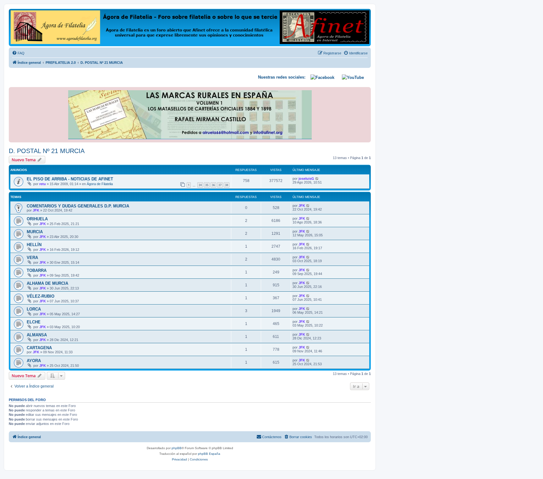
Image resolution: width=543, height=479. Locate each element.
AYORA (34, 360)
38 (226, 185)
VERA (32, 257)
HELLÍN (34, 244)
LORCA (34, 309)
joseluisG (306, 178)
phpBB (177, 448)
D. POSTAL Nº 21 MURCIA (47, 150)
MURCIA (35, 231)
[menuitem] (18, 53)
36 (213, 185)
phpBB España (209, 453)
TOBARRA (37, 270)
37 (220, 185)
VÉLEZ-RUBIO (40, 296)
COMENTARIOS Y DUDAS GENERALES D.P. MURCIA (78, 206)
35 (206, 185)
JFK (36, 210)
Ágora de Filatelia (100, 184)
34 (200, 185)
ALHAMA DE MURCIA (47, 283)
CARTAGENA (39, 347)
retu (42, 184)
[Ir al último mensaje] (317, 178)
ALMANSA (37, 335)
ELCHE (34, 322)
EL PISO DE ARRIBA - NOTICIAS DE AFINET (70, 179)
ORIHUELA (37, 219)
